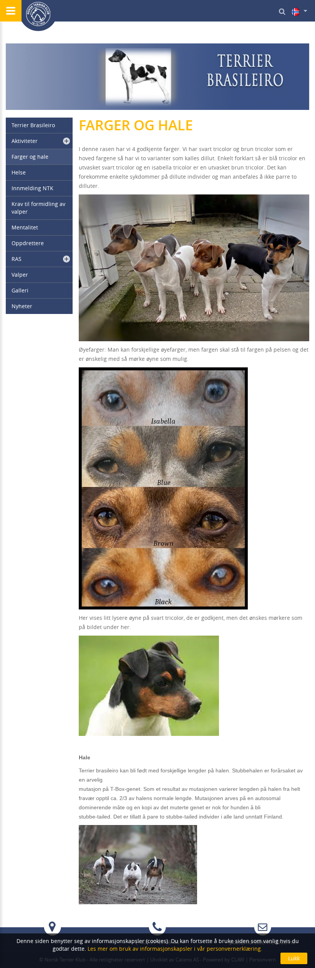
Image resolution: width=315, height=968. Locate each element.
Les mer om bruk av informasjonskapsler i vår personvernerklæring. (174, 948)
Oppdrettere (28, 243)
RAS (17, 258)
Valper (20, 274)
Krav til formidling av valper (38, 207)
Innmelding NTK (32, 188)
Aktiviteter (25, 140)
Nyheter (22, 306)
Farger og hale (30, 156)
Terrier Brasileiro (33, 125)
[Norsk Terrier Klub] (38, 15)
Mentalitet (25, 227)
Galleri (20, 290)
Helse (19, 172)
